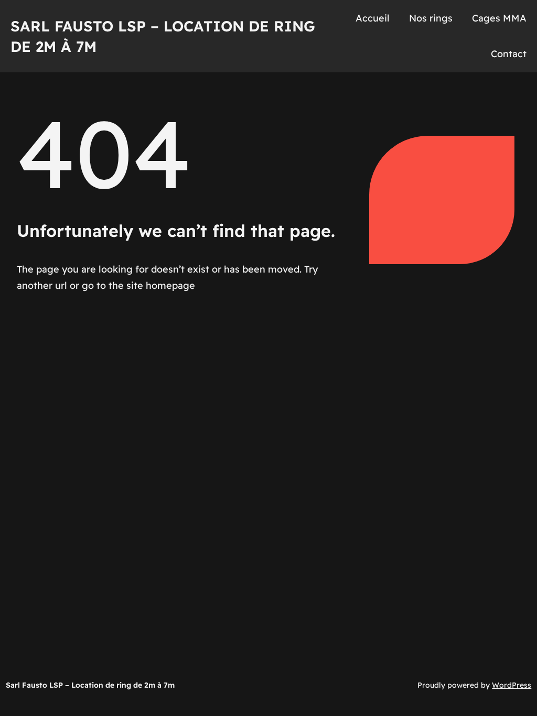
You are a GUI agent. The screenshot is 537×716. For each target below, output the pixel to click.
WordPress (511, 685)
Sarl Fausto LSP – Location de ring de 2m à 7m (90, 685)
